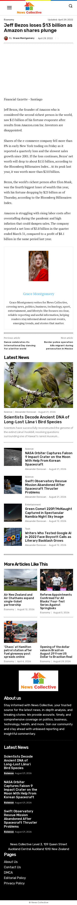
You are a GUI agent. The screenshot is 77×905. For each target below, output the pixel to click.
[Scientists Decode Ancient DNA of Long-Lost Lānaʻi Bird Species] (38, 385)
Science (8, 412)
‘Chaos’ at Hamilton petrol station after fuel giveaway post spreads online (18, 652)
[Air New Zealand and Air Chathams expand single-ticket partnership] (20, 580)
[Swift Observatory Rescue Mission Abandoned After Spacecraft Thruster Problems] (13, 485)
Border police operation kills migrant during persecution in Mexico (58, 345)
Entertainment (33, 505)
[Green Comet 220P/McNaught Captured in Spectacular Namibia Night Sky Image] (13, 513)
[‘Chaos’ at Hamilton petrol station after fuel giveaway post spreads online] (20, 632)
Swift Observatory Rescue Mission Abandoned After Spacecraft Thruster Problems (46, 486)
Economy (9, 20)
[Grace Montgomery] (6, 38)
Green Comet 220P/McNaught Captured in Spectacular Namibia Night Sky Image (48, 512)
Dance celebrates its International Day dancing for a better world (19, 345)
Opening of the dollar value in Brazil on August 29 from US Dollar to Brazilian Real (56, 652)
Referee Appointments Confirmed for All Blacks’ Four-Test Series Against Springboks (56, 601)
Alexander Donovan (25, 412)
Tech (27, 529)
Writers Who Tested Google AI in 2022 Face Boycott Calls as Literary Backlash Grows (48, 536)
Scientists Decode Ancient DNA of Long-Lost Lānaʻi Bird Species (36, 419)
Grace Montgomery (23, 38)
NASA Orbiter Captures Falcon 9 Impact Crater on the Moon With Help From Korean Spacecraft (48, 458)
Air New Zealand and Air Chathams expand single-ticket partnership (19, 599)
